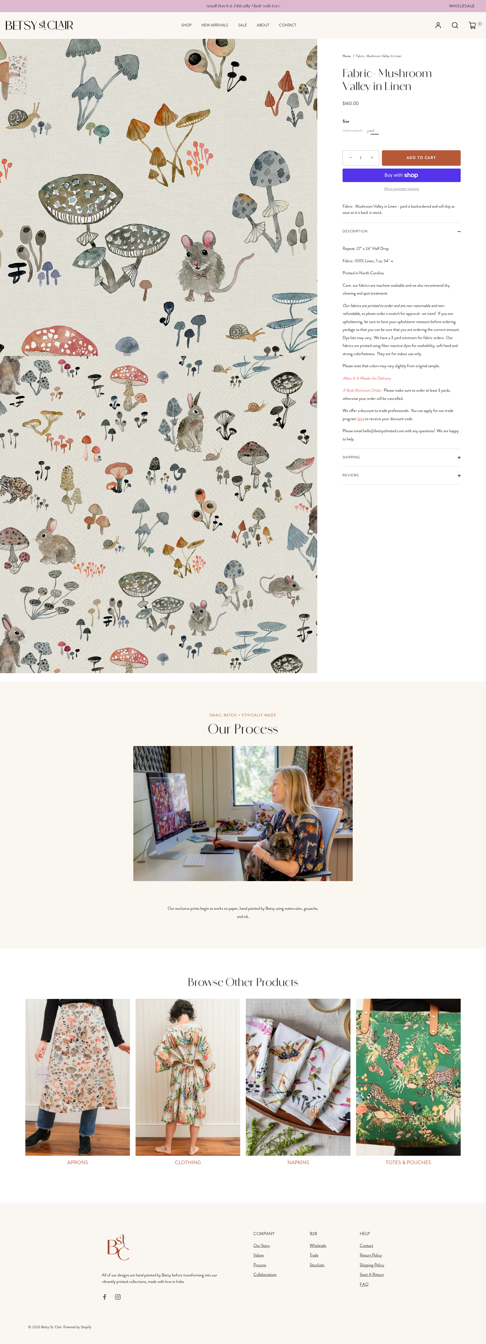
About (263, 25)
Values (258, 1255)
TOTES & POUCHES (408, 1162)
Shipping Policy (372, 1265)
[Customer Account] (443, 25)
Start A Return (372, 1275)
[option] (17, 66)
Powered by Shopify (77, 1327)
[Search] (455, 25)
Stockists (317, 1265)
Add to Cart (421, 157)
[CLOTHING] (188, 1077)
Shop (186, 25)
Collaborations (264, 1275)
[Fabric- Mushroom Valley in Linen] (17, 65)
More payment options (401, 188)
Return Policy (371, 1255)
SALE (242, 25)
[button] (44, 1075)
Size (346, 121)
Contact (287, 25)
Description (355, 231)
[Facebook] (104, 1296)
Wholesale (462, 6)
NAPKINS (298, 1162)
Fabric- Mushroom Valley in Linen (378, 56)
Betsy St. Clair (51, 1327)
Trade (314, 1255)
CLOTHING (188, 1162)
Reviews (351, 475)
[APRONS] (77, 1077)
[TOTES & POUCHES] (408, 1077)
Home (347, 56)
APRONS (77, 1162)
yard (370, 130)
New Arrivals (214, 25)
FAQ (364, 1284)
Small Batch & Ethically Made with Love (243, 6)
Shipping (351, 457)
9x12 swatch (352, 130)
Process (259, 1265)
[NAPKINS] (298, 1077)
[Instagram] (118, 1296)
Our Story (261, 1245)
